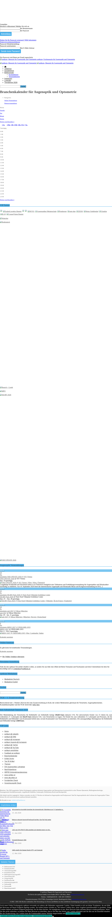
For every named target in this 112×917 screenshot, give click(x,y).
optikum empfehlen (11, 750)
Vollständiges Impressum (79, 899)
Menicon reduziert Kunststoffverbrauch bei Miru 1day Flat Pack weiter (31, 819)
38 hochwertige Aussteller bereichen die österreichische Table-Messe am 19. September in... (38, 809)
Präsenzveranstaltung (10, 103)
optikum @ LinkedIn (11, 734)
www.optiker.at (9, 775)
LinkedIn (7, 80)
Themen (7, 764)
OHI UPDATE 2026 (7, 579)
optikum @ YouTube (11, 748)
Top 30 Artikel (9, 761)
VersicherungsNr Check (12, 783)
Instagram (8, 78)
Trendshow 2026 (10, 82)
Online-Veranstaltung (10, 100)
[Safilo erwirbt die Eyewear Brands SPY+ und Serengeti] (5, 858)
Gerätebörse (9, 71)
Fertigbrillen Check (11, 780)
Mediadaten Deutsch (11, 679)
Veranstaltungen (14, 77)
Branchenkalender (10, 756)
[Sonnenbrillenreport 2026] (7, 844)
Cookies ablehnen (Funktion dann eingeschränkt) (16, 916)
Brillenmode (9, 73)
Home (6, 731)
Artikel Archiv (9, 758)
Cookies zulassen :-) (73, 913)
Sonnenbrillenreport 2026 (19, 840)
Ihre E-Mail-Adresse (27, 48)
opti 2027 (3, 613)
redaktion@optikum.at (18, 800)
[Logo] (18, 63)
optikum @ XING (10, 737)
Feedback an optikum (12, 753)
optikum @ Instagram (12, 739)
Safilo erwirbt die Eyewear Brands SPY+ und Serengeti (27, 850)
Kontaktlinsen (13, 75)
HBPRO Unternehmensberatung (15, 772)
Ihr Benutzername (26, 28)
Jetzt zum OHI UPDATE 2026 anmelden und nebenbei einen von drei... (31, 830)
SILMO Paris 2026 (6, 597)
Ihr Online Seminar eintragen (13, 657)
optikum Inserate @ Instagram (15, 742)
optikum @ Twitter (11, 745)
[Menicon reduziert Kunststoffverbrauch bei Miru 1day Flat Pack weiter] (7, 828)
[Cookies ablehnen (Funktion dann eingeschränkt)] (53, 916)
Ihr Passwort (24, 31)
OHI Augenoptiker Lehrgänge (14, 767)
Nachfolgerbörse (10, 769)
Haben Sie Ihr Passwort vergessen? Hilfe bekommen (18, 40)
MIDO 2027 (4, 629)
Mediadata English (11, 682)
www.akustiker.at (10, 778)
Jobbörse (8, 69)
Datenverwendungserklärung (10, 42)
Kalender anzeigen (6, 637)
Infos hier (36, 705)
